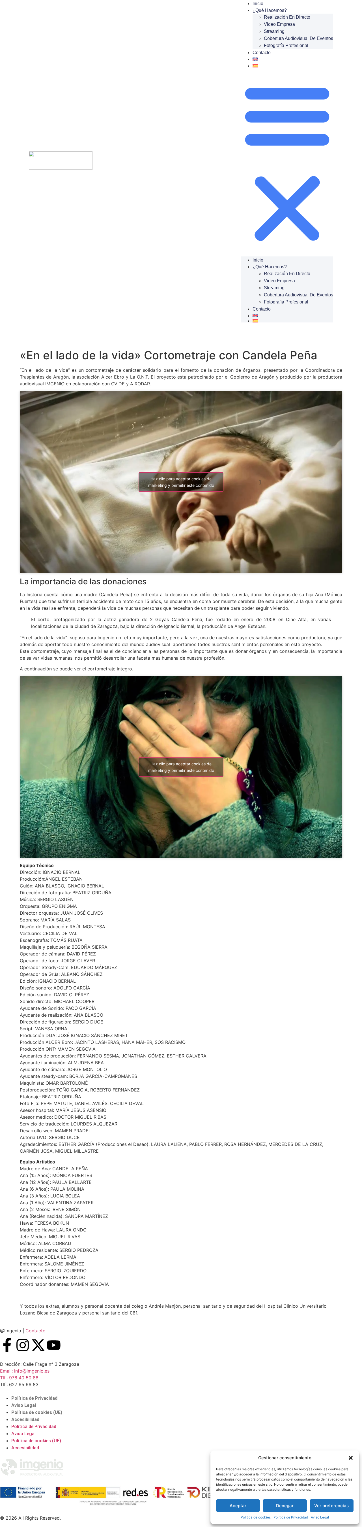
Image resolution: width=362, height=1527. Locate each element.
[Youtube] (54, 1345)
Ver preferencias (331, 1505)
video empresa (279, 24)
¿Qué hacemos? (270, 10)
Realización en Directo (287, 17)
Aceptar (238, 1505)
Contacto (262, 52)
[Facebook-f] (7, 1345)
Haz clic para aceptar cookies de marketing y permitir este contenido (181, 482)
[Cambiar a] (293, 59)
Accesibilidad (25, 1419)
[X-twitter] (38, 1345)
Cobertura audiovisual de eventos (298, 38)
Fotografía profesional (286, 45)
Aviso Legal (320, 1517)
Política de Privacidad (290, 1517)
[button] (351, 1458)
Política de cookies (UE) (36, 1412)
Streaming (274, 31)
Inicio (258, 260)
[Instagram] (23, 1345)
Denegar (285, 1505)
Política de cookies (256, 1517)
